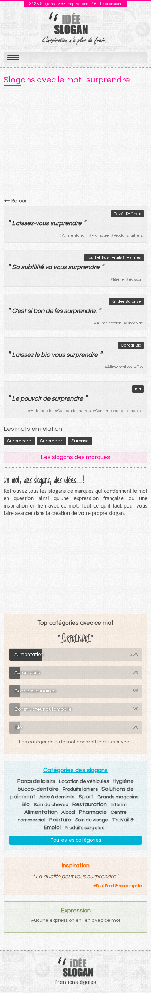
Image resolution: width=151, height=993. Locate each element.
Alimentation (74, 235)
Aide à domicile (57, 796)
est (21, 311)
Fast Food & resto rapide (119, 886)
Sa (16, 267)
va (48, 267)
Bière (118, 279)
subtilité (32, 267)
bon (38, 311)
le (37, 354)
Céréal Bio (131, 345)
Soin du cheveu (51, 804)
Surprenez (51, 440)
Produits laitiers (128, 235)
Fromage (100, 235)
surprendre (65, 223)
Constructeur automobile (119, 411)
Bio (140, 367)
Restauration (89, 804)
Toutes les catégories (75, 840)
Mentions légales (75, 982)
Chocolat (134, 323)
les (58, 311)
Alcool (68, 812)
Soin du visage (91, 820)
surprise (80, 440)
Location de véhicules (84, 781)
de (49, 311)
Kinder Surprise (126, 301)
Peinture (60, 820)
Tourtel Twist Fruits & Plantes (114, 257)
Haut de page (137, 972)
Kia (138, 389)
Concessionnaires (74, 411)
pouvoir (30, 398)
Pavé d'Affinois (127, 214)
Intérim (119, 804)
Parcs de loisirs (36, 781)
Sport (86, 796)
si (29, 311)
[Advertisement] (75, 144)
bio (45, 354)
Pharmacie (93, 812)
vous (42, 223)
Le (15, 398)
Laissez (22, 223)
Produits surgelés (84, 827)
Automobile (42, 411)
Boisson (136, 279)
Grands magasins (117, 796)
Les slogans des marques (75, 457)
